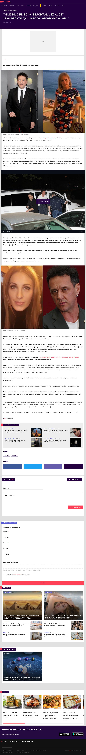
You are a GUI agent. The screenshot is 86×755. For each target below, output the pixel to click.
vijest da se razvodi (50, 138)
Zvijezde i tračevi (12, 10)
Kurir (5, 418)
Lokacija (6, 548)
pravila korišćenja (17, 575)
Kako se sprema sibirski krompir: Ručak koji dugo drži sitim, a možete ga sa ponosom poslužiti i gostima (51, 715)
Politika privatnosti (7, 752)
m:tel (70, 750)
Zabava (5, 10)
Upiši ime (6, 488)
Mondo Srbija (14, 741)
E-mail (5, 543)
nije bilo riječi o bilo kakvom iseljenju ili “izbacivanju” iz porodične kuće (59, 357)
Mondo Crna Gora (28, 741)
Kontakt (24, 750)
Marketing (10, 750)
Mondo (4, 741)
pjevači (7, 455)
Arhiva (44, 750)
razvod (14, 455)
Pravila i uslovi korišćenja (22, 752)
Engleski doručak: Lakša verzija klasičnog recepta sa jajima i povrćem (30, 715)
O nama (3, 750)
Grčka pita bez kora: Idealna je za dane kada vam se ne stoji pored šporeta (11, 715)
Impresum (17, 750)
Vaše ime (6, 537)
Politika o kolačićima (35, 750)
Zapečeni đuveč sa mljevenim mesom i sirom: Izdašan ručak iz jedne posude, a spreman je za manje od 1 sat (71, 716)
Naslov (6, 531)
